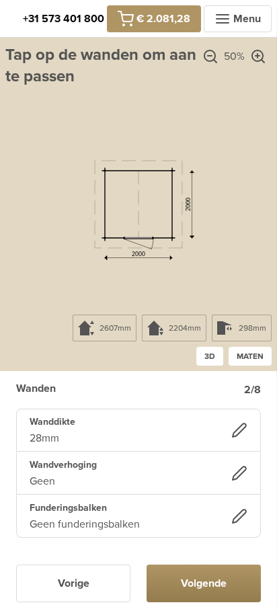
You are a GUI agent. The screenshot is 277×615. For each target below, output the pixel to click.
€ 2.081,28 (163, 19)
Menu (247, 19)
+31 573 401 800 (63, 19)
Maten (250, 356)
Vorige (73, 583)
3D (209, 356)
